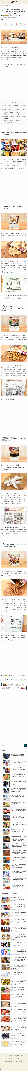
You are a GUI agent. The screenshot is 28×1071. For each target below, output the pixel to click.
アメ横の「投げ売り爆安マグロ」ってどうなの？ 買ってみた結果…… (18, 817)
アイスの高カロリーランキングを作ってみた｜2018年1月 (18, 762)
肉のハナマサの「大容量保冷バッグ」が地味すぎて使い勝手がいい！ (18, 755)
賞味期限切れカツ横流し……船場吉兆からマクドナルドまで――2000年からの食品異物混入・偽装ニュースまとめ (18, 838)
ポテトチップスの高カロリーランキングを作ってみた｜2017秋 (18, 775)
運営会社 (17, 1055)
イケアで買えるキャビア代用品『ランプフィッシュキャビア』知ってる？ (18, 859)
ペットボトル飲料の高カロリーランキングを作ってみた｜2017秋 (18, 768)
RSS (19, 1058)
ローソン (21, 15)
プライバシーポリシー (10, 1056)
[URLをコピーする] (25, 24)
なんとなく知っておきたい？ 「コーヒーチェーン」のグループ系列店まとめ (18, 783)
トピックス (5, 15)
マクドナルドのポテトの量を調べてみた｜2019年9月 (18, 886)
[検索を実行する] (25, 745)
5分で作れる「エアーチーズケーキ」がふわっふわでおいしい (18, 830)
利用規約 (21, 1055)
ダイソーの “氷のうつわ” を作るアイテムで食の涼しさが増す (18, 796)
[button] (0, 1069)
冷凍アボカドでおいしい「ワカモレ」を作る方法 (18, 803)
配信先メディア (19, 1056)
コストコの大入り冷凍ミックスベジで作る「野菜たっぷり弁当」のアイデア (18, 824)
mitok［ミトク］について (10, 1055)
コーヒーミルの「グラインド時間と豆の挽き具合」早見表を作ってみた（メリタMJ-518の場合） (18, 852)
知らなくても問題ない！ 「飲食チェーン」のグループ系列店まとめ (18, 810)
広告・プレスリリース (12, 1058)
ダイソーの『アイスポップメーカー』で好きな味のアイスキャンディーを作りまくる (18, 879)
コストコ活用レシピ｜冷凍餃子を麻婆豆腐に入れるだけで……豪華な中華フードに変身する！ (18, 866)
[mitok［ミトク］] (14, 2)
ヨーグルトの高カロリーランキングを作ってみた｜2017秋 (18, 872)
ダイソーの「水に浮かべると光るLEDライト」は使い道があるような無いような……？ (18, 790)
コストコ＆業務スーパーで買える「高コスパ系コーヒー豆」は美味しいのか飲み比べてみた (18, 845)
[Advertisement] (14, 185)
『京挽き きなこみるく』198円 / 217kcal (14, 109)
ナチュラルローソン (14, 15)
